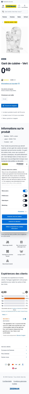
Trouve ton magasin (11, 105)
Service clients (5, 346)
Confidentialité (7, 381)
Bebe (19, 17)
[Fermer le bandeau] (26, 164)
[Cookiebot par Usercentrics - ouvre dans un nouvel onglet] (17, 164)
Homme (12, 17)
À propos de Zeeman (7, 350)
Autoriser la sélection (14, 221)
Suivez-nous (5, 357)
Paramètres (21, 211)
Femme (4, 17)
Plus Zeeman (5, 353)
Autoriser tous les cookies (14, 216)
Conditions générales (20, 381)
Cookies (14, 384)
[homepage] (10, 6)
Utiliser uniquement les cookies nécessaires (14, 227)
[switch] (25, 195)
